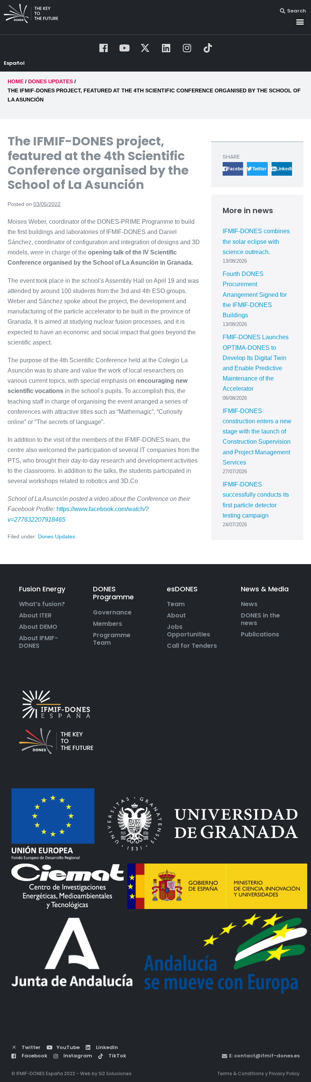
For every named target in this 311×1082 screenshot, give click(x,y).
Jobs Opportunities (188, 630)
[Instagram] (186, 48)
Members (107, 624)
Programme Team (111, 639)
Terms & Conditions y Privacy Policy (258, 1073)
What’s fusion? (42, 604)
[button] (300, 21)
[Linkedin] (166, 48)
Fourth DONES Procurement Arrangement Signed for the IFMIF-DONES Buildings (255, 294)
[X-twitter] (145, 48)
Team (176, 604)
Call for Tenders (192, 646)
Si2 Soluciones (115, 1073)
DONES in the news (260, 619)
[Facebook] (103, 48)
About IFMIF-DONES (38, 642)
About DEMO (38, 627)
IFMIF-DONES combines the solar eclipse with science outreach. (256, 241)
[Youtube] (124, 48)
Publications (260, 634)
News (249, 604)
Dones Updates (56, 536)
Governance (112, 612)
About (176, 615)
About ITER (35, 615)
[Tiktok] (207, 48)
